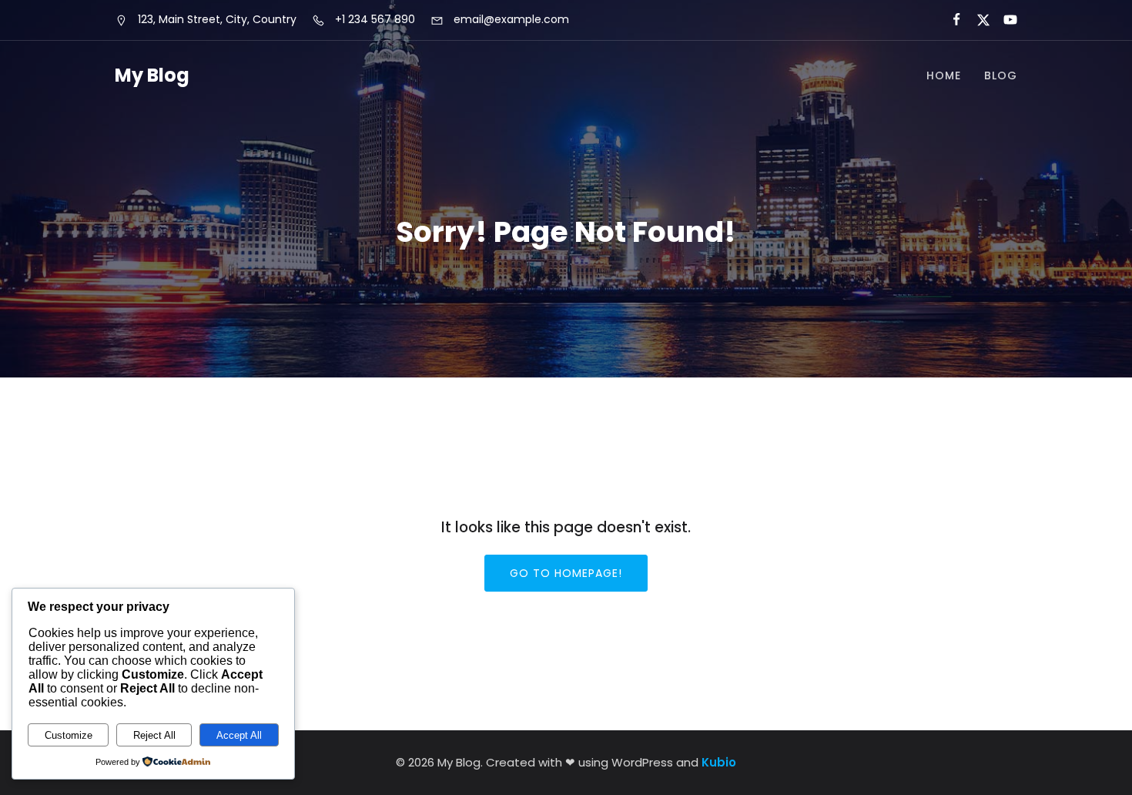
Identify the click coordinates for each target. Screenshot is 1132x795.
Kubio (719, 762)
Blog (1000, 75)
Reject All (154, 735)
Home (943, 75)
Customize (68, 735)
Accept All (239, 735)
